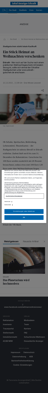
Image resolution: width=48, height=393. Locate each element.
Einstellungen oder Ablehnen (24, 211)
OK (24, 217)
